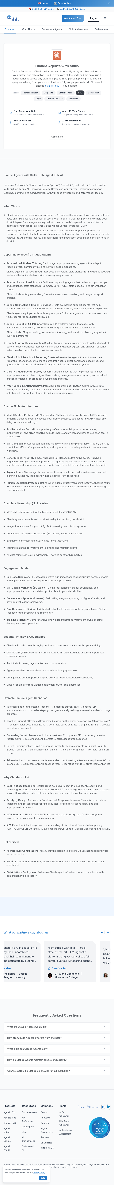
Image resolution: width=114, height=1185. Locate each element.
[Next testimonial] (108, 932)
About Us (45, 1117)
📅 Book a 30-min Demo (41, 9)
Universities (46, 1142)
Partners (45, 1137)
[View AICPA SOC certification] (99, 1125)
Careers (45, 1123)
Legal (38, 99)
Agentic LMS (10, 1123)
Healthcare (73, 99)
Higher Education (30, 93)
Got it (43, 1178)
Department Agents (52, 29)
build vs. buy (52, 85)
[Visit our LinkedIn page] (108, 1107)
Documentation (29, 1112)
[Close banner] (109, 3)
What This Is (28, 29)
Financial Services (55, 99)
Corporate (48, 93)
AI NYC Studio (47, 1148)
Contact (44, 1112)
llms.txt (74, 1167)
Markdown (55, 1167)
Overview (10, 29)
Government (93, 93)
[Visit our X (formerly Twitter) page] (103, 1107)
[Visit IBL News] (92, 1107)
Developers (28, 1126)
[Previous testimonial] (102, 932)
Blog (24, 1132)
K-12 (80, 93)
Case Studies (62, 3)
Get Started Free (72, 18)
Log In (93, 18)
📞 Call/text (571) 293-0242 (71, 9)
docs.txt (65, 1167)
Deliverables (101, 29)
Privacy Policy (39, 1173)
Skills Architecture (78, 29)
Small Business (65, 93)
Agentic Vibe (10, 1117)
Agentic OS (9, 1112)
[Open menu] (105, 18)
